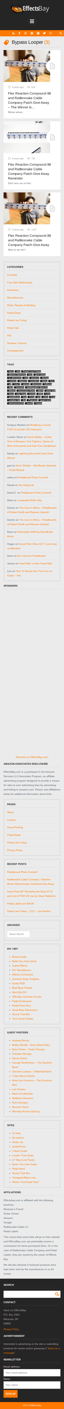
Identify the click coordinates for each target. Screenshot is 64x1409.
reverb (30, 403)
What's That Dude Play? (25, 1182)
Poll (9, 335)
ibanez (12, 390)
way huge (21, 394)
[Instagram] (32, 33)
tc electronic (15, 378)
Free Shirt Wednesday (19, 282)
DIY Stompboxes (21, 970)
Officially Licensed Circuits (26, 996)
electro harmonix (17, 374)
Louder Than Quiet (22, 1155)
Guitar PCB (18, 983)
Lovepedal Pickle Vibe (29, 500)
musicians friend (26, 390)
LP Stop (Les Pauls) (23, 1159)
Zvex (31, 397)
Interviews (12, 290)
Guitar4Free (19, 1146)
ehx (18, 371)
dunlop (45, 378)
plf (10, 384)
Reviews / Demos (17, 343)
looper (39, 403)
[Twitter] (44, 33)
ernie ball (50, 390)
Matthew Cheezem (22, 1098)
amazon (35, 378)
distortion (37, 384)
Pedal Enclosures (22, 1001)
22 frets (16, 1133)
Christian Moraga (21, 1053)
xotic (45, 397)
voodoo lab (14, 400)
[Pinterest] (38, 33)
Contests (12, 274)
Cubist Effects (20, 965)
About (10, 812)
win (39, 397)
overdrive (34, 381)
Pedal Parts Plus (21, 1005)
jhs (24, 400)
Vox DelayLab (26, 485)
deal (11, 387)
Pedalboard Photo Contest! (33, 477)
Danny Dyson (19, 1058)
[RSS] (13, 33)
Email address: (12, 1366)
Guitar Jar (17, 1142)
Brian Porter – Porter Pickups (28, 1049)
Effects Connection (22, 974)
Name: (7, 1379)
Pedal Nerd (18, 1168)
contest (13, 381)
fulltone (48, 384)
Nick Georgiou (20, 1102)
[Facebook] (19, 33)
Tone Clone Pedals (22, 1018)
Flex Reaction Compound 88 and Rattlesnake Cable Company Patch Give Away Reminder (29, 171)
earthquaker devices (37, 387)
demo (41, 390)
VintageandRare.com (24, 1177)
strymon (20, 387)
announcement (16, 403)
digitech (23, 381)
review (32, 394)
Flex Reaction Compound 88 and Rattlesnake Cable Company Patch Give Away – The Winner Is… (29, 100)
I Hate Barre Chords (23, 1076)
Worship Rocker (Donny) (26, 1111)
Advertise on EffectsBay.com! (32, 757)
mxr (31, 374)
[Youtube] (50, 33)
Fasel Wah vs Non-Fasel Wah (35, 563)
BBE (40, 394)
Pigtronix (33, 400)
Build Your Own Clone (24, 961)
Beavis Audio (19, 956)
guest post (45, 400)
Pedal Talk (13, 327)
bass (11, 394)
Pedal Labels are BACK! (20, 903)
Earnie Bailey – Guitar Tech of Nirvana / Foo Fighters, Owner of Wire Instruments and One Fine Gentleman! (31, 441)
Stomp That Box (21, 1014)
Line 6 (17, 384)
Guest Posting (15, 827)
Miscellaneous (15, 297)
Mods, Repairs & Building (21, 305)
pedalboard (14, 397)
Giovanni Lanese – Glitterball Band (31, 1071)
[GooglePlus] (26, 33)
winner (26, 384)
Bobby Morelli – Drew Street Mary (31, 1044)
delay (44, 381)
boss (11, 371)
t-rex (48, 394)
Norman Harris (20, 1107)
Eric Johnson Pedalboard (31, 555)
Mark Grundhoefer (22, 1093)
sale (26, 378)
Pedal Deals (14, 312)
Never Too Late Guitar (24, 1164)
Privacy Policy (15, 850)
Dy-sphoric (18, 1137)
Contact (11, 819)
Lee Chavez (19, 1089)
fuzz (52, 381)
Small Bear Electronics (24, 1010)
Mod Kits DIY (19, 992)
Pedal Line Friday (17, 320)
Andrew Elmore (20, 1040)
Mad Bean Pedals (22, 987)
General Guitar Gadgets (25, 979)
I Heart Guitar (19, 1151)
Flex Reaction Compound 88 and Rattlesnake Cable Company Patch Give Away (29, 240)
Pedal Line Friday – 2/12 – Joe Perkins (29, 911)
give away (40, 374)
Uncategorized (15, 350)
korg (53, 397)
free (25, 397)
